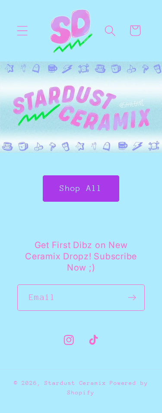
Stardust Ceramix (75, 383)
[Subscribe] (132, 297)
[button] (22, 30)
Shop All (81, 188)
